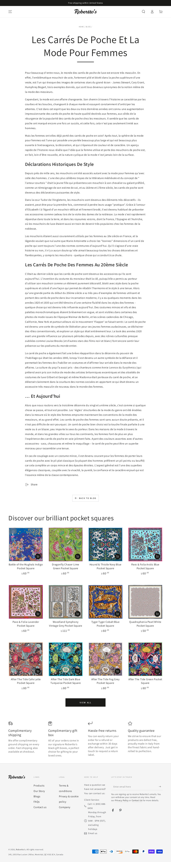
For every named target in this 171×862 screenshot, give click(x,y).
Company (64, 807)
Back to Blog (87, 498)
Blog (88, 27)
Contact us (40, 807)
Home (81, 27)
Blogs (37, 796)
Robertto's (21, 849)
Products (39, 785)
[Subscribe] (161, 786)
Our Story (39, 791)
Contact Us (137, 800)
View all (86, 702)
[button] (143, 11)
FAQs (37, 801)
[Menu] (10, 11)
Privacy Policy (122, 800)
